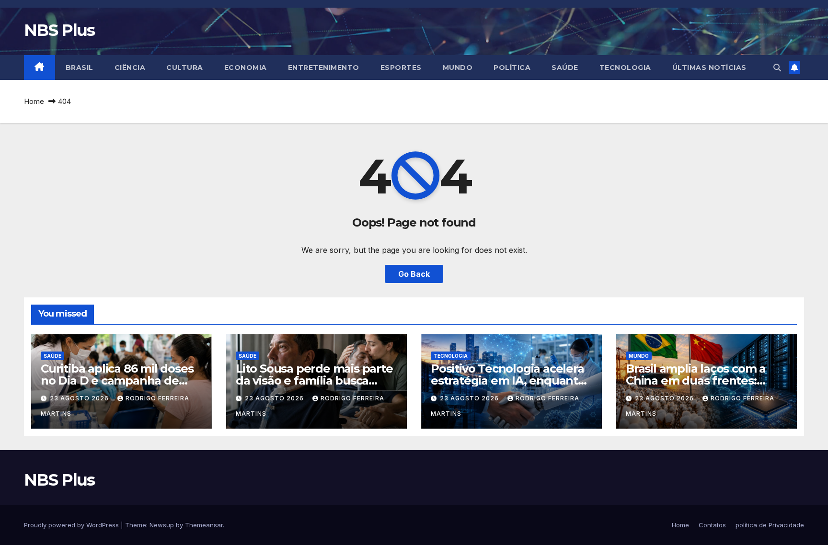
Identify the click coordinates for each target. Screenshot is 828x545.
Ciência (130, 67)
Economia (245, 67)
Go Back (414, 274)
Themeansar (204, 525)
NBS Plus (59, 30)
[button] (777, 67)
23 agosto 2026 (80, 398)
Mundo (458, 67)
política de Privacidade (770, 525)
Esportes (401, 67)
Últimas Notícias (709, 67)
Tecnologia (625, 67)
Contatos (712, 525)
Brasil (79, 67)
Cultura (184, 67)
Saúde (565, 67)
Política (512, 67)
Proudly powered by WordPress (72, 525)
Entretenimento (323, 67)
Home (34, 101)
